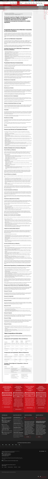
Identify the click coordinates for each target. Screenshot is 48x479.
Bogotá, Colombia (5, 0)
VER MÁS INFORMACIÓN (18, 409)
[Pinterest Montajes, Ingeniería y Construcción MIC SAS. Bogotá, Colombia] (47, 12)
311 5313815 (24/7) (20, 0)
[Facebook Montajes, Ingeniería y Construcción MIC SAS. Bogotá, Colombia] (47, 7)
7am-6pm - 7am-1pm (12, 0)
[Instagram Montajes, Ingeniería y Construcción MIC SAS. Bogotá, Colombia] (47, 10)
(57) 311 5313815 (4, 434)
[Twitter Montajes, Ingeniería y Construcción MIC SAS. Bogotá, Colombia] (47, 9)
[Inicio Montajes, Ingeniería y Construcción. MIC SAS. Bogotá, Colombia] (39, 451)
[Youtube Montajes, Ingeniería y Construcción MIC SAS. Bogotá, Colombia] (47, 14)
